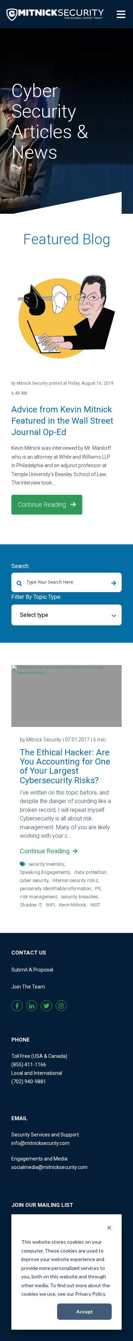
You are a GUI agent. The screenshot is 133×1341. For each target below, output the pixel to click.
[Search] (114, 583)
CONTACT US (28, 953)
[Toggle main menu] (122, 14)
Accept (84, 1311)
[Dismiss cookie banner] (109, 1228)
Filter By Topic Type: (36, 597)
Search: (20, 566)
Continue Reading (42, 504)
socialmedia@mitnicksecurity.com (49, 1167)
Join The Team (28, 987)
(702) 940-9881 (28, 1081)
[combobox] (66, 582)
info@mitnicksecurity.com (40, 1143)
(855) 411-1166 (28, 1064)
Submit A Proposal (32, 970)
